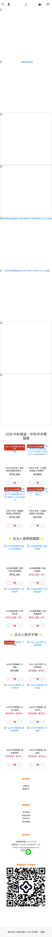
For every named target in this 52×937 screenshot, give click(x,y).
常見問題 (26, 812)
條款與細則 (26, 821)
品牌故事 (26, 786)
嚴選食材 (26, 789)
